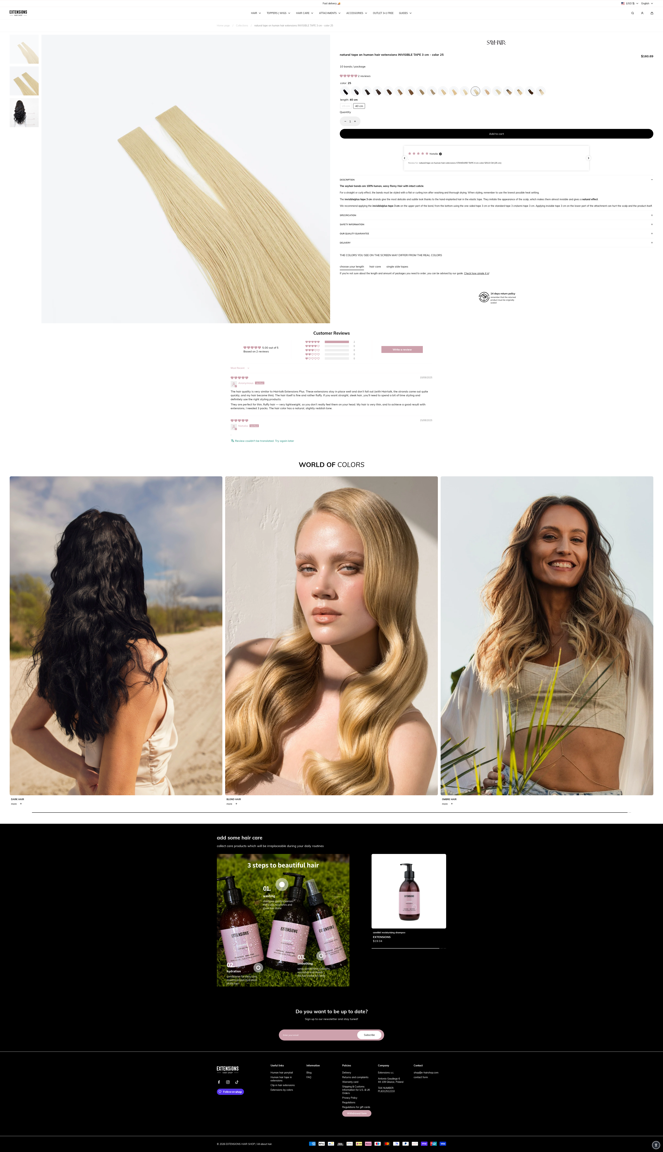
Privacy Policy (349, 1097)
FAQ (308, 1077)
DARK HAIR (17, 799)
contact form (421, 1077)
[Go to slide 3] (321, 956)
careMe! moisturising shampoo (389, 932)
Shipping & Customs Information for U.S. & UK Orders (356, 1090)
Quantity (345, 112)
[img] (239, 378)
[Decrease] (343, 121)
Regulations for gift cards (356, 1107)
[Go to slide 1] (282, 884)
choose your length (352, 266)
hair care (375, 266)
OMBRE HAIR (449, 799)
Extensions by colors (282, 1089)
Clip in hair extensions (283, 1085)
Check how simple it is (476, 273)
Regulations (348, 1102)
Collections (242, 25)
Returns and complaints (355, 1077)
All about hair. (264, 1144)
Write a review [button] (402, 349)
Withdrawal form (357, 1113)
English (645, 3)
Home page (223, 25)
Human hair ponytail (282, 1072)
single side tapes (397, 266)
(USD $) (630, 3)
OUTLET (320, 3)
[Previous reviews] (404, 158)
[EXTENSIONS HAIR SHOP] (18, 13)
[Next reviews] (588, 158)
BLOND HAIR (234, 799)
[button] (652, 13)
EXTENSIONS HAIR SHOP (240, 1144)
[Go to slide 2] (258, 968)
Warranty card (350, 1081)
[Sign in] (642, 13)
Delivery (346, 1072)
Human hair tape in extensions (281, 1079)
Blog (308, 1072)
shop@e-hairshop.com (426, 1072)
